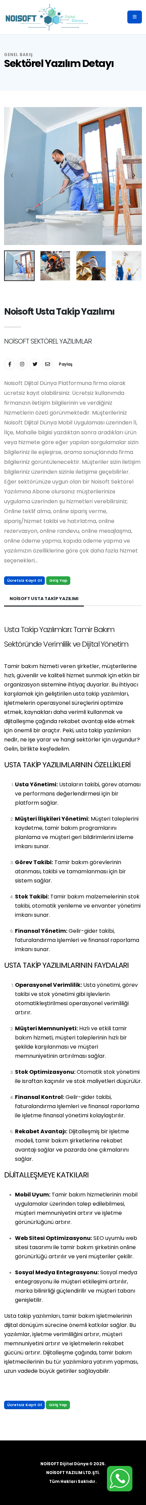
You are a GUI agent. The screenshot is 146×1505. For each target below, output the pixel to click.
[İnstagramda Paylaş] (22, 364)
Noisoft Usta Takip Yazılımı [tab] (44, 598)
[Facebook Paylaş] (9, 364)
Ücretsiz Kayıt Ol (24, 580)
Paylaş (65, 364)
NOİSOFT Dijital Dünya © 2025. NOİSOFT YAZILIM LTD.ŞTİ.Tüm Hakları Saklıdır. (73, 1472)
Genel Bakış (18, 54)
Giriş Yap (58, 580)
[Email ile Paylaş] (47, 364)
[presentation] (12, 176)
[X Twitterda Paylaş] (34, 364)
